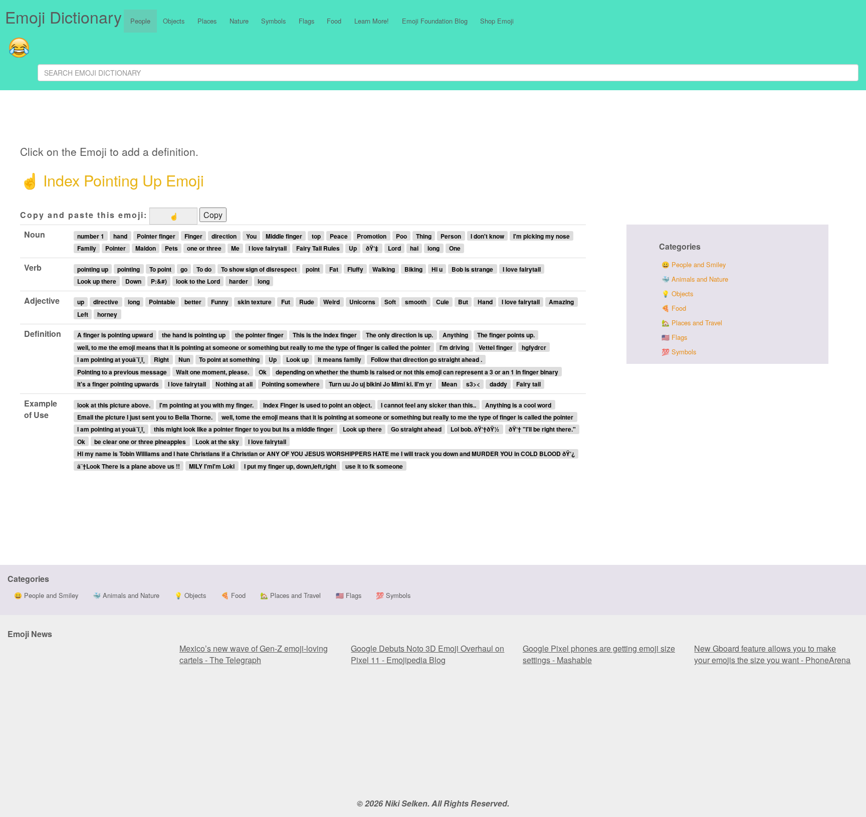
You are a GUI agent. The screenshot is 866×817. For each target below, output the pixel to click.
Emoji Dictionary (63, 16)
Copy (213, 215)
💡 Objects (677, 293)
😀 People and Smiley (694, 264)
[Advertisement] (269, 119)
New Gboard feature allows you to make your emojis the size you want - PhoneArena (772, 654)
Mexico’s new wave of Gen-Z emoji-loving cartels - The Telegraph (253, 654)
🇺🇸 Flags (674, 337)
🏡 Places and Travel (692, 322)
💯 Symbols (679, 351)
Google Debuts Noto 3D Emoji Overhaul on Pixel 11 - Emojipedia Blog (427, 654)
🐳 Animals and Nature (695, 279)
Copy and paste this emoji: (83, 215)
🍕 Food (674, 308)
